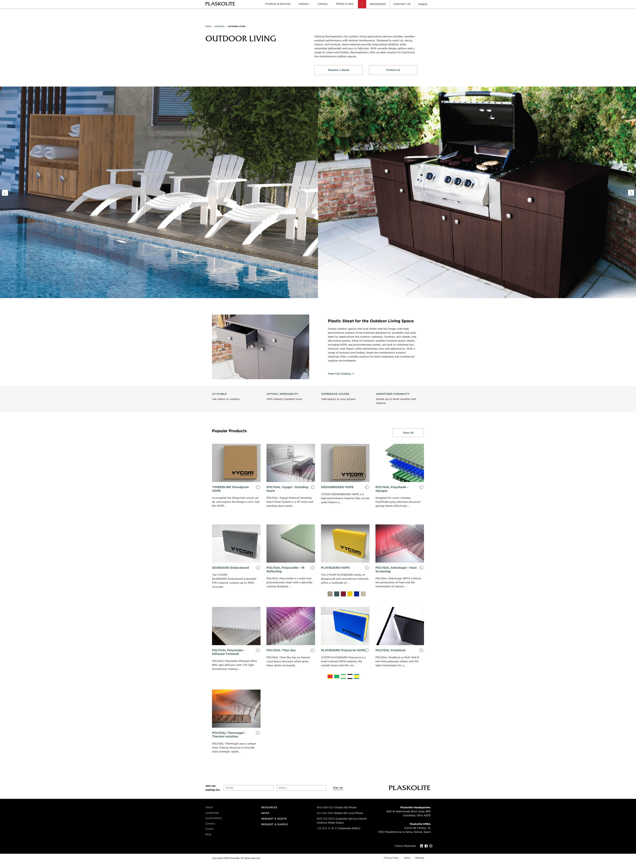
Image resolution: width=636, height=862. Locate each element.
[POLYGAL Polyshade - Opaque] (399, 463)
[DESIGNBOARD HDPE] (345, 463)
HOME (208, 26)
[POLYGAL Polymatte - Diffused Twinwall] (236, 626)
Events (209, 828)
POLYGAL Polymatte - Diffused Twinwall (228, 652)
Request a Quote (338, 69)
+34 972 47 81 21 (327, 828)
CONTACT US (402, 4)
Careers (210, 823)
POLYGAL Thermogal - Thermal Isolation (229, 734)
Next (631, 192)
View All (408, 432)
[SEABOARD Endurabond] (236, 543)
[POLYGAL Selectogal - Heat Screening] (399, 543)
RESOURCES (378, 4)
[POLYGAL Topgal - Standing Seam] (290, 463)
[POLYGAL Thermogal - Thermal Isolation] (236, 709)
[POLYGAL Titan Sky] (290, 626)
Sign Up (338, 787)
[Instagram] (431, 846)
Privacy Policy (391, 858)
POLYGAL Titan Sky (281, 650)
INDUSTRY (219, 26)
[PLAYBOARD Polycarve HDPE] (345, 626)
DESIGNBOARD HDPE (337, 487)
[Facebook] (427, 846)
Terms (407, 858)
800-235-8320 (326, 818)
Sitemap (419, 858)
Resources (269, 807)
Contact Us (393, 69)
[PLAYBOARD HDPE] (345, 543)
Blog (208, 834)
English (422, 4)
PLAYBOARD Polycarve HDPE (343, 650)
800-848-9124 (325, 807)
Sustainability (213, 818)
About (209, 807)
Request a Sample (274, 824)
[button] (362, 6)
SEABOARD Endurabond (230, 567)
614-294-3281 (325, 813)
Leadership (212, 812)
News (265, 813)
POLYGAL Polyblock (390, 650)
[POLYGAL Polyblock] (399, 626)
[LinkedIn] (422, 846)
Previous (5, 192)
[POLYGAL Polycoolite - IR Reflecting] (290, 543)
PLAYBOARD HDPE (335, 567)
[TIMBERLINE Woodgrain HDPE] (236, 463)
